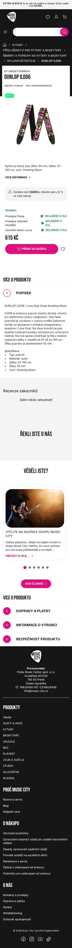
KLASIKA (8, 778)
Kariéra (7, 907)
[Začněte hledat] (64, 32)
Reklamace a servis (15, 861)
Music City (27, 930)
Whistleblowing (12, 913)
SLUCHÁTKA (11, 772)
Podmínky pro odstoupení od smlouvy (26, 873)
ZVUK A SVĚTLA (13, 759)
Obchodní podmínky (16, 833)
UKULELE (9, 741)
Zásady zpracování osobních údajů (25, 849)
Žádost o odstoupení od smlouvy (23, 867)
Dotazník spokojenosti (17, 919)
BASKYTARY (11, 735)
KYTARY (17, 45)
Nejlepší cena (11, 811)
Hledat (7, 717)
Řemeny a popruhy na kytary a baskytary (35, 55)
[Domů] (5, 45)
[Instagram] (32, 939)
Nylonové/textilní (21, 60)
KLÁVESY (9, 753)
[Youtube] (40, 939)
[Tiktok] (48, 939)
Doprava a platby (14, 901)
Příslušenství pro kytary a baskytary (32, 50)
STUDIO (8, 765)
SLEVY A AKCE (12, 723)
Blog (6, 805)
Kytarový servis (12, 799)
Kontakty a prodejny (15, 895)
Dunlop (13, 85)
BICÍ (5, 747)
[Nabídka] (6, 32)
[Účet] (56, 17)
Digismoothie (52, 930)
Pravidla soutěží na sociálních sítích (25, 855)
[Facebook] (23, 939)
